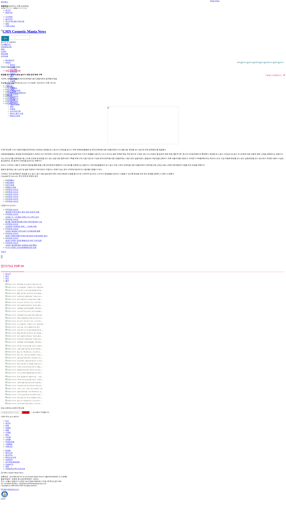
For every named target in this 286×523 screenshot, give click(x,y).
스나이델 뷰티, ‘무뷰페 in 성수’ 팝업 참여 (30, 287)
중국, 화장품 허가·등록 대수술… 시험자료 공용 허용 (33, 376)
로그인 (8, 10)
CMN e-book (10, 26)
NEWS (8, 62)
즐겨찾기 (4, 2)
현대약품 (4, 54)
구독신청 (26, 412)
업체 (7, 425)
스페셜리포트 (15, 90)
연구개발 (13, 69)
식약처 (3, 51)
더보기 (3, 252)
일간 (7, 276)
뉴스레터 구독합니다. (41, 412)
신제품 (8, 432)
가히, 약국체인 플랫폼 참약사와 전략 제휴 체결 (32, 373)
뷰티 (11, 76)
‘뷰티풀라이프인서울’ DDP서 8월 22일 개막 (31, 315)
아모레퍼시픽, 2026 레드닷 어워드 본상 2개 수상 (32, 385)
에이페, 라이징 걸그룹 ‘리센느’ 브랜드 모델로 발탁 (33, 346)
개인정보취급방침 (12, 462)
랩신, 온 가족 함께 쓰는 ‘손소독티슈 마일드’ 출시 (32, 352)
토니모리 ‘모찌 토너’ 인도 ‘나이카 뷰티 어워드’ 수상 (33, 302)
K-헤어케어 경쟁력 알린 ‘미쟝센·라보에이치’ (31, 296)
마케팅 (8, 428)
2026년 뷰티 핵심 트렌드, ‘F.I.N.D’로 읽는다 (31, 403)
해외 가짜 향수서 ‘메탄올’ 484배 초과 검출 (30, 364)
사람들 (12, 81)
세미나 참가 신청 (16, 113)
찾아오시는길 (10, 457)
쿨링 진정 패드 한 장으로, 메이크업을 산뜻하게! (32, 293)
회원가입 (9, 13)
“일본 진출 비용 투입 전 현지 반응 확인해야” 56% (33, 349)
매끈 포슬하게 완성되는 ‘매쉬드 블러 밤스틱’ (31, 305)
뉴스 (7, 421)
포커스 (12, 65)
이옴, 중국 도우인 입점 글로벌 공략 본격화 (30, 290)
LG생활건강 (6, 44)
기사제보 (9, 17)
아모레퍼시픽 (6, 47)
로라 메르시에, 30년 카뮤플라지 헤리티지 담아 (32, 397)
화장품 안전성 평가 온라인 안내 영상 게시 (30, 370)
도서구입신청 (15, 111)
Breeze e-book (15, 116)
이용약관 (9, 460)
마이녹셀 (4, 56)
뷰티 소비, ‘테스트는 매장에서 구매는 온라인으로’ (33, 355)
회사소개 (9, 453)
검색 (5, 38)
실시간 (8, 274)
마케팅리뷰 (9, 442)
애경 (2, 49)
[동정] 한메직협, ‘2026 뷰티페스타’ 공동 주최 (31, 391)
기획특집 (9, 444)
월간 (7, 281)
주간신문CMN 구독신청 (14, 21)
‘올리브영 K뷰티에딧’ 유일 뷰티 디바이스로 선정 (32, 358)
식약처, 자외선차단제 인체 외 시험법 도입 (30, 367)
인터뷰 (8, 437)
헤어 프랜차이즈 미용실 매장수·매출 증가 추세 (32, 299)
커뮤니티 (9, 446)
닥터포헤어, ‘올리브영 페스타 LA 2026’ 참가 (31, 361)
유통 (7, 430)
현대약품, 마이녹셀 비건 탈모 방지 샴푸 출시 (31, 284)
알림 (7, 24)
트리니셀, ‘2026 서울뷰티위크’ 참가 (28, 327)
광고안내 (9, 19)
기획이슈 (9, 86)
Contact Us (9, 464)
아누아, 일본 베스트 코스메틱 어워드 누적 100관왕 (33, 394)
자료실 (12, 109)
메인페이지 (9, 60)
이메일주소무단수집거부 (15, 469)
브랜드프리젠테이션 (18, 93)
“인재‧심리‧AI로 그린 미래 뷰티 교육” (30, 388)
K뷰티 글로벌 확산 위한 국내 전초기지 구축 (31, 318)
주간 (7, 278)
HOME (8, 450)
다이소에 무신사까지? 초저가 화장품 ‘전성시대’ (32, 311)
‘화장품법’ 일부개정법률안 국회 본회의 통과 (31, 308)
